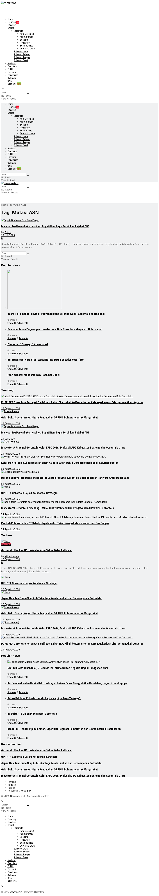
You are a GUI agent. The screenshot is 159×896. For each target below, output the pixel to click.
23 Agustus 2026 (10, 468)
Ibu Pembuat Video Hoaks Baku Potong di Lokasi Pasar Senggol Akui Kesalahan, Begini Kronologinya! (67, 683)
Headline (11, 25)
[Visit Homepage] (8, 2)
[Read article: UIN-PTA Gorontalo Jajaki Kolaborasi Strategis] (79, 486)
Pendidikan (12, 75)
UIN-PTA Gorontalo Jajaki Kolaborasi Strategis (29, 493)
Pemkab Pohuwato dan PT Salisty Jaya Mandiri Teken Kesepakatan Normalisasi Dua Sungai (55, 523)
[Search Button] (28, 93)
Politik (10, 69)
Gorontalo (18, 30)
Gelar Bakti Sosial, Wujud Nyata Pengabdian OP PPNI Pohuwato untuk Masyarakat (49, 417)
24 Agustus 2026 (10, 408)
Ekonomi (11, 72)
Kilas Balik (14, 83)
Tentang (11, 781)
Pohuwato (25, 42)
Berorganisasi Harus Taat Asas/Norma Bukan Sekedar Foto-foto (45, 359)
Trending (13, 22)
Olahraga (11, 78)
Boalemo (24, 39)
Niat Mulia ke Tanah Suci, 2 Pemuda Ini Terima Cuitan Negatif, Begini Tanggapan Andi (57, 668)
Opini (9, 81)
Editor (8, 232)
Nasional (11, 63)
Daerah (10, 28)
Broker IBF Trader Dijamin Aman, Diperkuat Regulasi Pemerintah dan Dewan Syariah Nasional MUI (64, 729)
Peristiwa (12, 66)
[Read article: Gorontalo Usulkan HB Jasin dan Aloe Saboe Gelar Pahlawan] (79, 541)
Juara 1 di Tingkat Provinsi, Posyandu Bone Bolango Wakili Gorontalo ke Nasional (56, 314)
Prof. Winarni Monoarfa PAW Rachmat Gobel (33, 375)
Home (10, 19)
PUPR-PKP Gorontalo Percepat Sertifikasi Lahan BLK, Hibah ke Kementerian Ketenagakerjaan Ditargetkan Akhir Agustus (72, 402)
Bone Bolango (26, 45)
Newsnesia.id (17, 796)
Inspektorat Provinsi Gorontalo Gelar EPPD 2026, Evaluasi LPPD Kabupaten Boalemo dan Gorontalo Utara (63, 447)
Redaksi (11, 784)
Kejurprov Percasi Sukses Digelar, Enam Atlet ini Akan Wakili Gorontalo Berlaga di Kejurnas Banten (59, 463)
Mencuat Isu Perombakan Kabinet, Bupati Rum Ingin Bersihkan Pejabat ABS (45, 226)
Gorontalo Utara (27, 48)
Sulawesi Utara (21, 51)
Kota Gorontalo (27, 33)
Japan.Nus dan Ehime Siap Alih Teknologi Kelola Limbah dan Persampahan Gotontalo (51, 598)
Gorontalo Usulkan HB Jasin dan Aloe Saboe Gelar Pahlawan (36, 550)
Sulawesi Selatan (22, 54)
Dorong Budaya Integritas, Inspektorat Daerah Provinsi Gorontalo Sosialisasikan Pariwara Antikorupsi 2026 (65, 478)
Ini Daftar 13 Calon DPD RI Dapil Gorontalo (32, 713)
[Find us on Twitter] (2, 801)
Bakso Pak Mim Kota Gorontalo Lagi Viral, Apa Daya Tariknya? (44, 698)
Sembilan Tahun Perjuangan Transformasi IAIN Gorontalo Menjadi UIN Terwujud (54, 329)
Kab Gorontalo (27, 36)
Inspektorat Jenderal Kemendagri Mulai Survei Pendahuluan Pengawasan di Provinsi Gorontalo (57, 508)
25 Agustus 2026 (10, 499)
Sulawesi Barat (21, 60)
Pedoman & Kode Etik (19, 790)
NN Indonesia (12, 556)
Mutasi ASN (19, 204)
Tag (10, 204)
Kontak (11, 787)
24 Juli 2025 (8, 235)
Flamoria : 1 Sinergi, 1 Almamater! (27, 344)
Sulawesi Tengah (22, 57)
